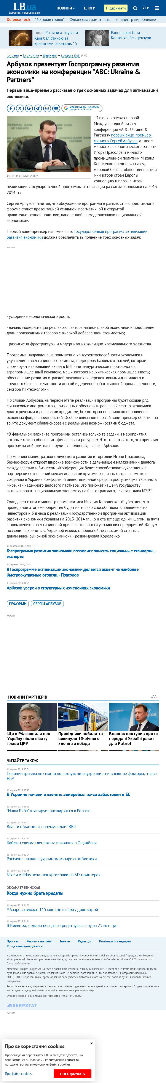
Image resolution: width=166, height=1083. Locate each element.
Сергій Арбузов (47, 603)
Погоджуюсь (72, 1074)
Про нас (13, 941)
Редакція (84, 941)
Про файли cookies (18, 1074)
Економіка (31, 55)
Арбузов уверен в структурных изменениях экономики (58, 588)
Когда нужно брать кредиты (35, 893)
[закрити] (91, 1043)
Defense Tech (18, 19)
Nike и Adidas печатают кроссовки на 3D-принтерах (54, 875)
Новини (64, 8)
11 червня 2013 (70, 55)
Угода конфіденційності (25, 946)
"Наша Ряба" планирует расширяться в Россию (48, 810)
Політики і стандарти (115, 941)
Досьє (87, 24)
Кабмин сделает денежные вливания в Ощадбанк (52, 843)
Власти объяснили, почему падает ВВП (41, 826)
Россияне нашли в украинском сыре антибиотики (52, 859)
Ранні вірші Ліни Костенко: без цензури (131, 35)
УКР (145, 8)
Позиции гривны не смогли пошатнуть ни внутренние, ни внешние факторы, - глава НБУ (82, 776)
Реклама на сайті (39, 941)
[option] (45, 38)
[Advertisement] (83, 280)
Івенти (65, 941)
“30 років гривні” (49, 19)
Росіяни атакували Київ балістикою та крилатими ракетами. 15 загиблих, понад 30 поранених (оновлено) (56, 43)
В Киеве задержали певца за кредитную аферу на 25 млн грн (62, 925)
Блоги (90, 8)
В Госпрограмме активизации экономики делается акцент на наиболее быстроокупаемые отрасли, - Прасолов (73, 572)
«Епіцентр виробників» (135, 19)
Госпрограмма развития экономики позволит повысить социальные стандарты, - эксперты (81, 553)
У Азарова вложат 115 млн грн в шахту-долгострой (52, 909)
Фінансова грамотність (90, 19)
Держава (50, 55)
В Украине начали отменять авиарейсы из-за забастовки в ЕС (68, 794)
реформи (18, 603)
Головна (13, 55)
